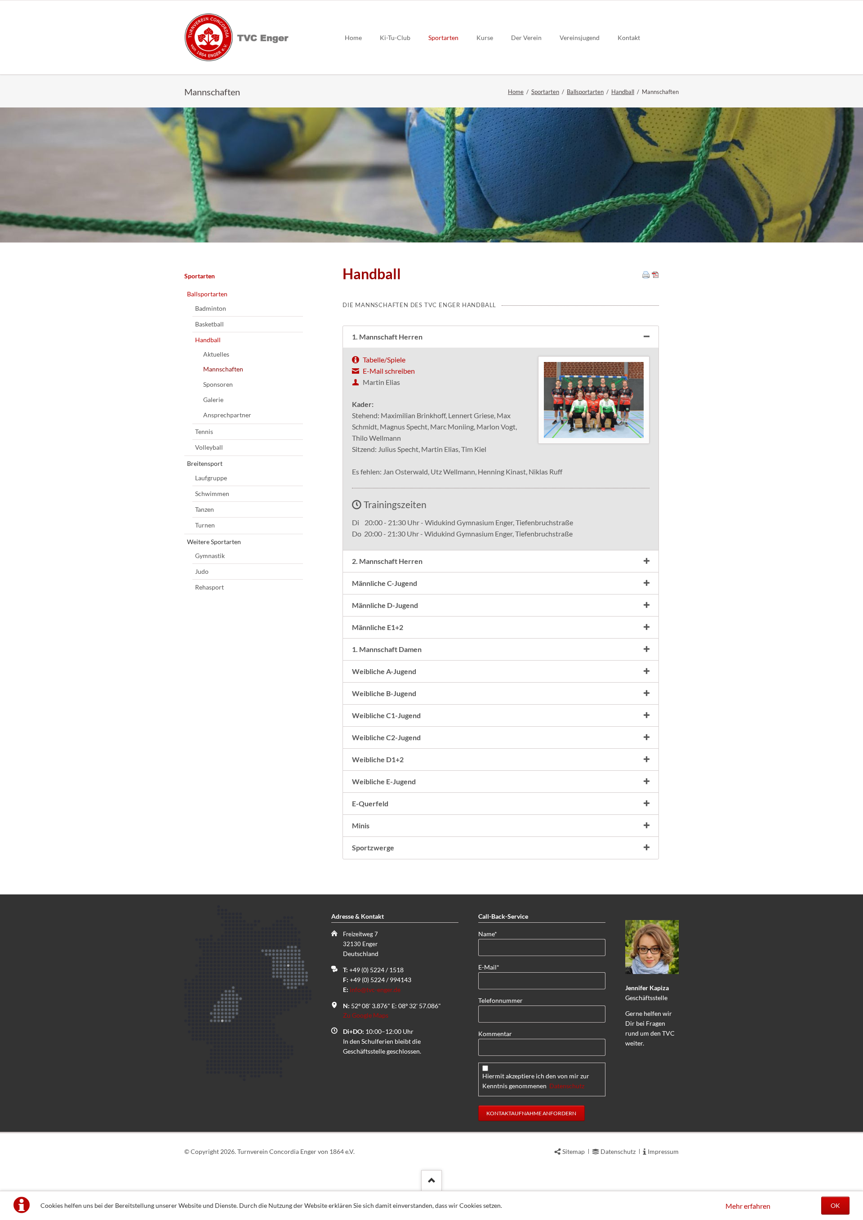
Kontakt (629, 37)
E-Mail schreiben (389, 370)
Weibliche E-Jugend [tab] (384, 781)
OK (835, 1205)
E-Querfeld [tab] (370, 803)
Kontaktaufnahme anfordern (531, 1113)
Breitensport (204, 463)
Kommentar (495, 1033)
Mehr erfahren (747, 1206)
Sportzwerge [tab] (373, 847)
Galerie (213, 399)
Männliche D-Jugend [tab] (385, 605)
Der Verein (526, 37)
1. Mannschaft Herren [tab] (387, 336)
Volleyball (209, 447)
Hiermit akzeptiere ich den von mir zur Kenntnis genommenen (535, 1081)
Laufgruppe (211, 478)
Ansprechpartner (227, 415)
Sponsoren (218, 384)
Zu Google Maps (365, 1015)
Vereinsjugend (580, 37)
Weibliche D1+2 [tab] (378, 759)
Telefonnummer (500, 1000)
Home (353, 37)
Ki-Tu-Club (395, 37)
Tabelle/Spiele (384, 359)
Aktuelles (216, 354)
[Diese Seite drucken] (645, 275)
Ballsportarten (585, 91)
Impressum (663, 1151)
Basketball (209, 324)
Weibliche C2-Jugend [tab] (386, 737)
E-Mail (492, 967)
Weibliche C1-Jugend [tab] (386, 715)
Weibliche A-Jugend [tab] (384, 671)
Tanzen (204, 509)
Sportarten (443, 37)
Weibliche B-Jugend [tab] (384, 693)
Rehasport (209, 587)
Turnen (205, 525)
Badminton (210, 308)
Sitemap (573, 1151)
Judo (202, 571)
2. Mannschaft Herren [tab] (387, 561)
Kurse (484, 37)
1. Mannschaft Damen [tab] (387, 649)
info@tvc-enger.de (375, 989)
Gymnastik (210, 555)
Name (492, 934)
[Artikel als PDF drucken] (655, 275)
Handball (622, 91)
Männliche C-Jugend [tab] (384, 583)
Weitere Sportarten (214, 541)
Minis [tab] (360, 825)
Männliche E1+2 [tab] (377, 627)
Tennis (204, 431)
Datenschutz (566, 1086)
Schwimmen (212, 493)
